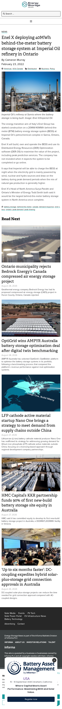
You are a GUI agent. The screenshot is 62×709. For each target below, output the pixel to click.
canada (35, 207)
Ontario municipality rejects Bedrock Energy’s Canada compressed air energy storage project (28, 274)
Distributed (32, 69)
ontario (9, 210)
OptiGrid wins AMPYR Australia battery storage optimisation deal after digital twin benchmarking (31, 345)
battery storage (10, 207)
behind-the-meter (24, 207)
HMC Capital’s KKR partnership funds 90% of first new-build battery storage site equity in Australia (29, 503)
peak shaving (29, 210)
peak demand (17, 210)
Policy (52, 69)
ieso (3, 210)
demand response (46, 207)
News (4, 32)
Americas (8, 69)
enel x (57, 207)
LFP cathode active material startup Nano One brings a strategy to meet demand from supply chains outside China (28, 423)
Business (45, 69)
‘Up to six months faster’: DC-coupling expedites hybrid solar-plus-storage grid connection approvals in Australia (30, 577)
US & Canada (17, 69)
